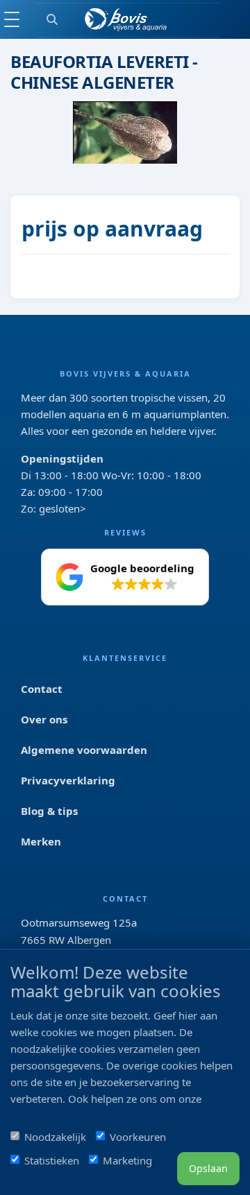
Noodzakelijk (55, 1137)
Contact (41, 689)
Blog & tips (49, 811)
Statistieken (51, 1160)
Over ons (44, 719)
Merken (41, 841)
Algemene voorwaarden (84, 750)
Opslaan (208, 1168)
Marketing (127, 1160)
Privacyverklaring (68, 780)
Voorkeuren (138, 1137)
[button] (125, 577)
